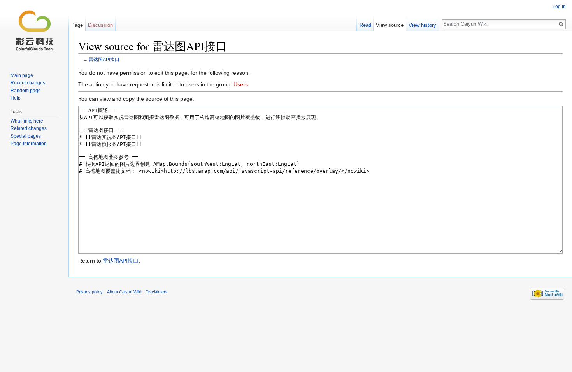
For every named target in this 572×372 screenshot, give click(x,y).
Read (365, 25)
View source (390, 25)
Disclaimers (157, 292)
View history (422, 25)
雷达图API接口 (104, 59)
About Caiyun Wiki (124, 292)
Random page (26, 90)
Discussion (100, 25)
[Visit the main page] (34, 31)
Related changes (29, 128)
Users (240, 84)
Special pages (26, 136)
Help (16, 98)
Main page (22, 75)
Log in (559, 6)
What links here (27, 121)
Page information (29, 143)
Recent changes (28, 83)
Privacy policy (89, 292)
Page (77, 25)
